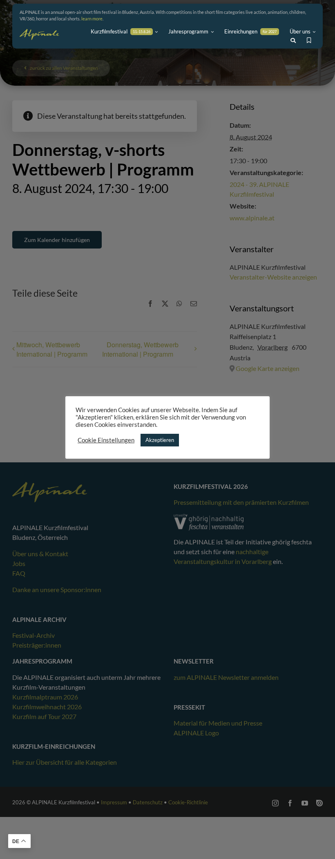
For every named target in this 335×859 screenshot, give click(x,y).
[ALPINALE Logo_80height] (39, 32)
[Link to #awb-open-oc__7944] (293, 40)
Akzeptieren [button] (159, 440)
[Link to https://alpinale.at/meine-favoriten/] (309, 40)
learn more (92, 18)
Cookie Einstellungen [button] (106, 440)
